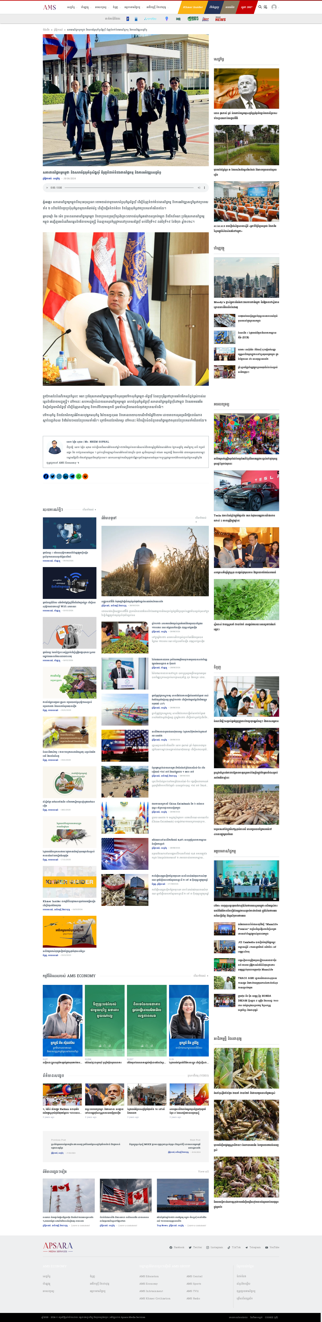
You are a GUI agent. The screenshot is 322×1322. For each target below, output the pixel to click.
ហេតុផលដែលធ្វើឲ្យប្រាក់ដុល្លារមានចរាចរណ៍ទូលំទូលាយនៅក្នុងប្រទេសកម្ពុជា (258, 318)
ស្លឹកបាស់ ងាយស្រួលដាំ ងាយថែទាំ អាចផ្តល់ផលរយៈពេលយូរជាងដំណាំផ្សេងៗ (245, 627)
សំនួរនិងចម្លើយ (243, 1284)
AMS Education (149, 1276)
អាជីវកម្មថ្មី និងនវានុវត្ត (156, 7)
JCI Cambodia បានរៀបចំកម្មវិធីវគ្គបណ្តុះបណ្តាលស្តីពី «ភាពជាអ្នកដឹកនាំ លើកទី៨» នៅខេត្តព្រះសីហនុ (257, 947)
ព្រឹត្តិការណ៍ (58, 30)
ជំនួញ (115, 7)
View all (203, 1171)
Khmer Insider (193, 7)
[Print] (85, 476)
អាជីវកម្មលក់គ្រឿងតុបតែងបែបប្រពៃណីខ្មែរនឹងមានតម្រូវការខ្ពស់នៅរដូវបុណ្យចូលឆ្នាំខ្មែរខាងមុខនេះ (245, 461)
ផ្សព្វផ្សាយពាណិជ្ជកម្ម (246, 1291)
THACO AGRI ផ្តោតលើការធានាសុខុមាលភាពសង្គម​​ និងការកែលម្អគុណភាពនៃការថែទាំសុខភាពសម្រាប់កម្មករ (258, 983)
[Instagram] (59, 476)
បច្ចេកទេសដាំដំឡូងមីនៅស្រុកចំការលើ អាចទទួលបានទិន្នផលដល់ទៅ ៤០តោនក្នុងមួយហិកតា (243, 832)
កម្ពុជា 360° (246, 7)
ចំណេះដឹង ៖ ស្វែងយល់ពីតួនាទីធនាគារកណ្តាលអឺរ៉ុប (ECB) (257, 335)
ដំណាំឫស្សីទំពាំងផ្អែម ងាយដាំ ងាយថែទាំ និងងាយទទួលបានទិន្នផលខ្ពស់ (244, 1093)
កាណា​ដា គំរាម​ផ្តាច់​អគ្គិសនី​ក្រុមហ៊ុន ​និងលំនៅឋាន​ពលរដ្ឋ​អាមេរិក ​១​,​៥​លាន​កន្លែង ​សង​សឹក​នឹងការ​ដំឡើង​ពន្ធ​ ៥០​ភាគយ (68, 1219)
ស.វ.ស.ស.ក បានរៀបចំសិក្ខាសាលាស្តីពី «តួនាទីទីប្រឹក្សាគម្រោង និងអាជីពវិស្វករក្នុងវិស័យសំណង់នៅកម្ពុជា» (245, 228)
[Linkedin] (66, 476)
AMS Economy (148, 1284)
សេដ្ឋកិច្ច (71, 7)
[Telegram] (72, 476)
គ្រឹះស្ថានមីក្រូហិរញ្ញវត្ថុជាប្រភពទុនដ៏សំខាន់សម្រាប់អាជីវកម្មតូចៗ (258, 369)
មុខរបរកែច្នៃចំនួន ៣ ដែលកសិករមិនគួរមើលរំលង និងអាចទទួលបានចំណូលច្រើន (245, 172)
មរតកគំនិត (230, 7)
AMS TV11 (192, 1291)
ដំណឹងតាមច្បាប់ (256, 1317)
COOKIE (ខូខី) (271, 1317)
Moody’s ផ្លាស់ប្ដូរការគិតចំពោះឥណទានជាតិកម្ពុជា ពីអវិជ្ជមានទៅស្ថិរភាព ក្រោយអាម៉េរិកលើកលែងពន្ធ (246, 305)
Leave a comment (80, 1226)
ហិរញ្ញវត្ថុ (85, 7)
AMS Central (194, 1276)
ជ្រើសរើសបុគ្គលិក (245, 1298)
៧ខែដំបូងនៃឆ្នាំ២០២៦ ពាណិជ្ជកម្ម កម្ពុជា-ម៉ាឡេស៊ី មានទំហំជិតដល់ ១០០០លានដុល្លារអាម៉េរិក (181, 1219)
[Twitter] (53, 476)
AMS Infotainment (151, 1291)
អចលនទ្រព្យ (100, 7)
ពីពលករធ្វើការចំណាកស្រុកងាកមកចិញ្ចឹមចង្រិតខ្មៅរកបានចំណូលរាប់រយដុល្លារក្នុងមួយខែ (246, 1204)
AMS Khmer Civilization (155, 1298)
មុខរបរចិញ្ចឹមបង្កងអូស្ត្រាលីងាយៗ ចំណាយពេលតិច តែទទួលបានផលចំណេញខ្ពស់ (246, 1147)
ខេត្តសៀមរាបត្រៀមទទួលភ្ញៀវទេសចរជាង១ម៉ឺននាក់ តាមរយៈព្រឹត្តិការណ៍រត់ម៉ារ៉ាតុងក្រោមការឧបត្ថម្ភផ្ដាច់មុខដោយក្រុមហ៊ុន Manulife (257, 965)
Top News (162, 1225)
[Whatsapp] (79, 476)
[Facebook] (46, 476)
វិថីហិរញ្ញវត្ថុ (214, 7)
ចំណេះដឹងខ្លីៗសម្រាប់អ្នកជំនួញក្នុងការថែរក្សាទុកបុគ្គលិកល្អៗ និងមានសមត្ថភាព (246, 721)
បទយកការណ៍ (48, 561)
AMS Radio (193, 1298)
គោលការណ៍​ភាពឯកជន (238, 1317)
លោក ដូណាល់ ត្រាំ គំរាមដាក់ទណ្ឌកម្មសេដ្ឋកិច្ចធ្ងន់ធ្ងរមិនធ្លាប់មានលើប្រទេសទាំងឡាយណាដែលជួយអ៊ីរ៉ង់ (245, 116)
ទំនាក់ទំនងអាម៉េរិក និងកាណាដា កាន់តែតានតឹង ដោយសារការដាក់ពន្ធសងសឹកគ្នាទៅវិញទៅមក (124, 1219)
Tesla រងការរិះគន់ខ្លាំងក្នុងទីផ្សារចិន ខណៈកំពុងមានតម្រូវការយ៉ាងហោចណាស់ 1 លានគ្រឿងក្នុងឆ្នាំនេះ (244, 518)
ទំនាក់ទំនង (241, 1276)
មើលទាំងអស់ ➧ (89, 510)
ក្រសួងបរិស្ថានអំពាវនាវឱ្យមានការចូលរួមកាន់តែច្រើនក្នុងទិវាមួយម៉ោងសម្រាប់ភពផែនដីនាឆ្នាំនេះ (246, 775)
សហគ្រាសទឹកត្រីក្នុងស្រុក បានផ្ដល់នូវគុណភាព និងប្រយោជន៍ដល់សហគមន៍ (245, 572)
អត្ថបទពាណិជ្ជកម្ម (132, 7)
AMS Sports (193, 1284)
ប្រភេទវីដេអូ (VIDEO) (198, 1075)
